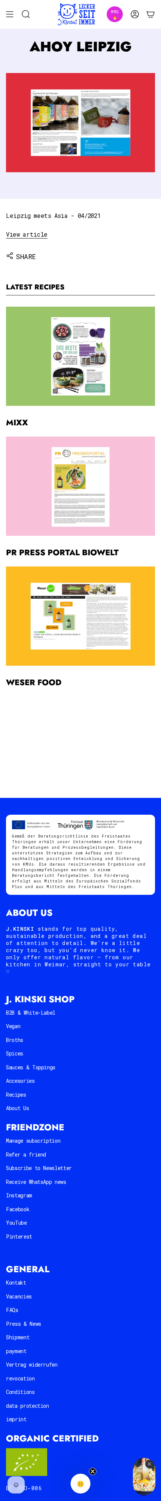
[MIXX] (80, 356)
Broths (14, 1039)
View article (27, 234)
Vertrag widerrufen (32, 1364)
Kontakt (16, 1282)
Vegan (13, 1026)
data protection (27, 1405)
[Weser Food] (80, 616)
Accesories (20, 1080)
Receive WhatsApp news (36, 1181)
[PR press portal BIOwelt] (80, 486)
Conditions (20, 1391)
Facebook (17, 1209)
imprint (16, 1419)
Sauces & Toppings (30, 1067)
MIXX (17, 422)
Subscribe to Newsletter (39, 1168)
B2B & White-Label (30, 1012)
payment (16, 1351)
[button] (81, 1484)
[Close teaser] (93, 1471)
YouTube (16, 1222)
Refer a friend (26, 1154)
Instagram (19, 1195)
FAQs (12, 1309)
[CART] (150, 14)
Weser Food (33, 682)
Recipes (16, 1094)
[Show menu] (9, 14)
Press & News (23, 1323)
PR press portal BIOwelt (62, 552)
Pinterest (19, 1236)
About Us (17, 1108)
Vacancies (19, 1296)
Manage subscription (33, 1140)
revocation (20, 1378)
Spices (14, 1053)
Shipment (17, 1337)
